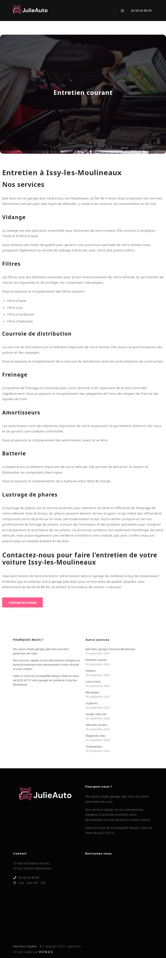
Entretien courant (96, 660)
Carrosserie (93, 681)
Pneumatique (94, 746)
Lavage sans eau (96, 714)
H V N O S (46, 952)
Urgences (92, 703)
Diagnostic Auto (95, 736)
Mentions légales (25, 946)
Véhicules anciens (96, 725)
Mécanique (92, 692)
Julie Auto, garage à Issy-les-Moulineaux (110, 649)
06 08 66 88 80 (141, 10)
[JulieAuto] (30, 10)
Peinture (91, 671)
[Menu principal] (122, 11)
